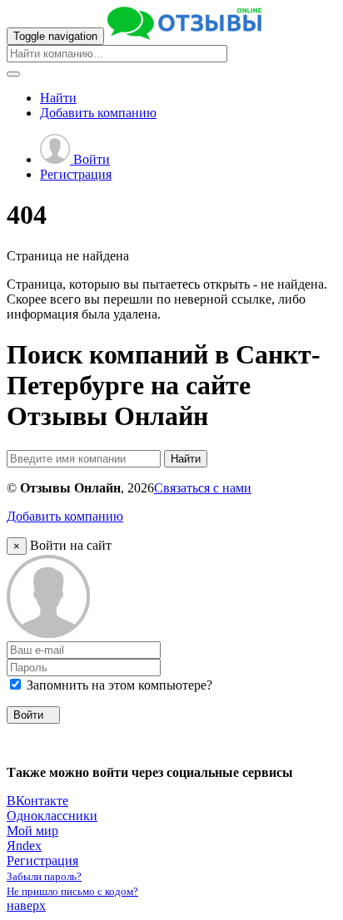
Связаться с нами (202, 488)
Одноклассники (52, 816)
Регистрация (76, 174)
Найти (58, 98)
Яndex (24, 845)
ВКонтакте (37, 801)
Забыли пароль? (44, 876)
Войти (90, 159)
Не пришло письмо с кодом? (72, 891)
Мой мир (32, 831)
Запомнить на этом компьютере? (117, 685)
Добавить (98, 113)
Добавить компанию (65, 516)
